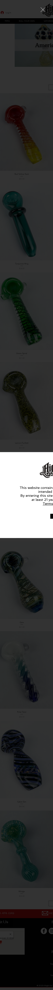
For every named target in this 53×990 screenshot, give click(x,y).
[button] (43, 9)
